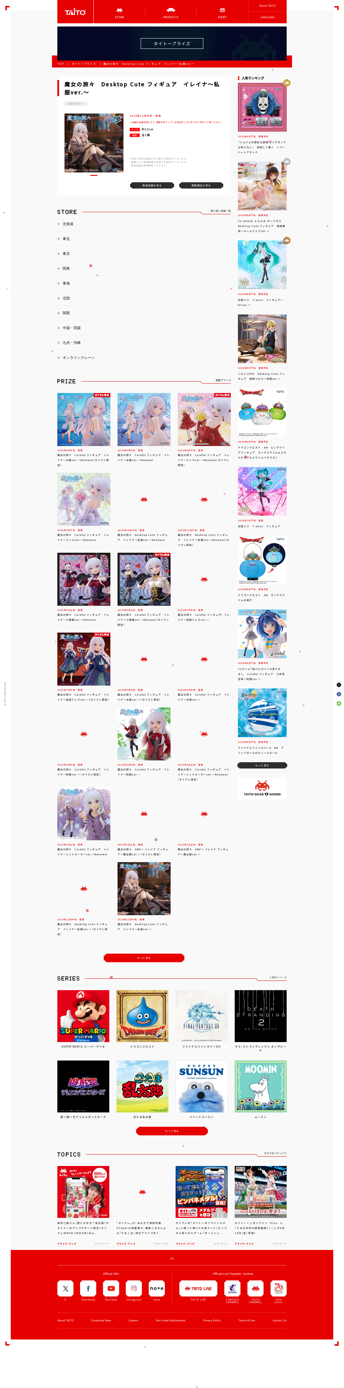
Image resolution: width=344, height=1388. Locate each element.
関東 (66, 268)
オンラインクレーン (79, 358)
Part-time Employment (171, 1320)
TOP (60, 64)
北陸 (66, 298)
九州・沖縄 (72, 343)
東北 (66, 239)
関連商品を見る (201, 185)
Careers (133, 1320)
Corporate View (101, 1320)
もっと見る (144, 958)
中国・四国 (72, 328)
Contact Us (280, 1320)
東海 (66, 283)
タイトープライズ (83, 64)
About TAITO (267, 6)
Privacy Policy (212, 1320)
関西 (66, 313)
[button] (93, 175)
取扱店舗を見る (152, 185)
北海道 (68, 224)
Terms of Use (246, 1320)
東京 (66, 254)
